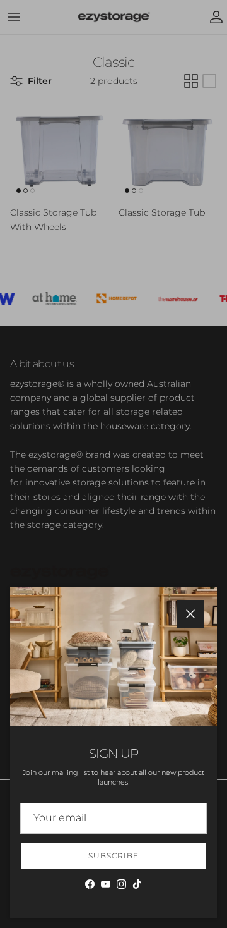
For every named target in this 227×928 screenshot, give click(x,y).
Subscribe (113, 855)
